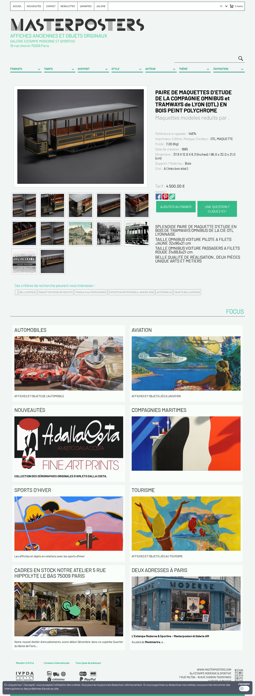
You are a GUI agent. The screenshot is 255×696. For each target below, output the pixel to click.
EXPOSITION (220, 68)
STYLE (115, 68)
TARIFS (48, 68)
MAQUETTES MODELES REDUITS (56, 292)
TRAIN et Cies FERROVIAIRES (90, 292)
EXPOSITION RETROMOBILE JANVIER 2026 (131, 292)
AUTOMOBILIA (164, 292)
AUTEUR (150, 68)
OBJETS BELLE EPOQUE (187, 292)
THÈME (183, 68)
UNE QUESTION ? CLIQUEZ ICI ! (217, 209)
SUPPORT (84, 68)
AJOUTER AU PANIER (176, 207)
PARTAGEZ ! (161, 192)
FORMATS (16, 68)
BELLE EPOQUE (27, 292)
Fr (221, 6)
